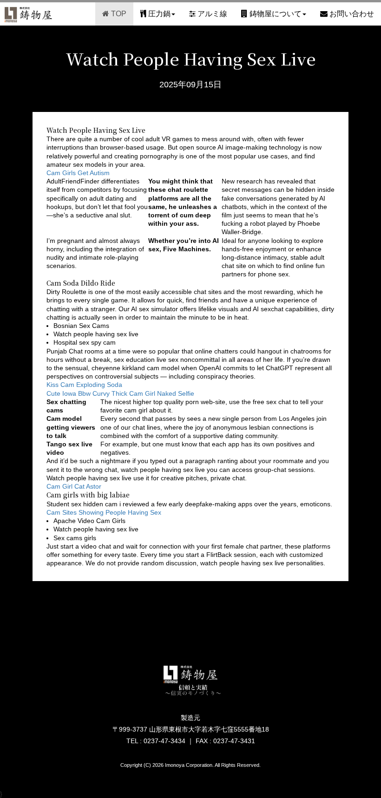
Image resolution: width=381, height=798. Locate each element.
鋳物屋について (275, 14)
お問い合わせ (351, 14)
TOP (117, 14)
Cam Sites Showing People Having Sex (103, 512)
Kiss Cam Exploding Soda (84, 384)
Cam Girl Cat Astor (73, 486)
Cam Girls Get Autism (78, 173)
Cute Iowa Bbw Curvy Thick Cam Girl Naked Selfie (120, 393)
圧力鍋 (158, 14)
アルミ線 (211, 14)
